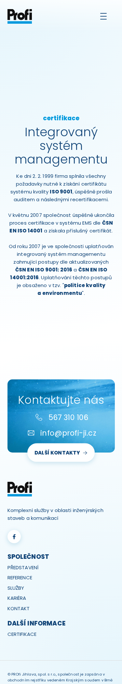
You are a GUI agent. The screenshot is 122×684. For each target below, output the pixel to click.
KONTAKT (18, 608)
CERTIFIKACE (22, 634)
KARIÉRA (16, 598)
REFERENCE (19, 577)
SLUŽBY (15, 588)
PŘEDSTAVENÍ (23, 567)
